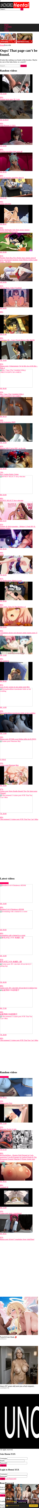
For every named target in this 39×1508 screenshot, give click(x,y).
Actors (6, 30)
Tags (6, 29)
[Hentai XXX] (14, 7)
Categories (8, 27)
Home (6, 25)
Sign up (3, 1465)
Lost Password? (11, 1479)
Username (3, 1458)
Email (2, 1461)
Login (2, 1479)
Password (3, 1463)
